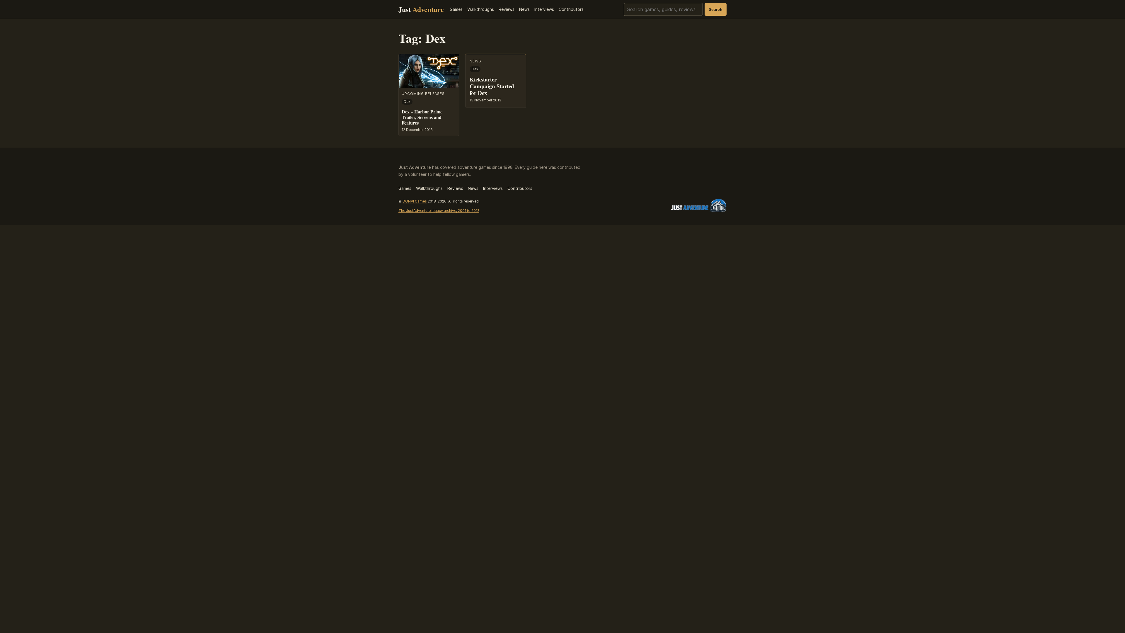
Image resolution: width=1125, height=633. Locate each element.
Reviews (506, 9)
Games (456, 9)
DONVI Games (415, 201)
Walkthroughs (480, 9)
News (524, 9)
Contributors (571, 9)
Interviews (544, 9)
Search (715, 9)
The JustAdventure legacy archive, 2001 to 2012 (438, 210)
